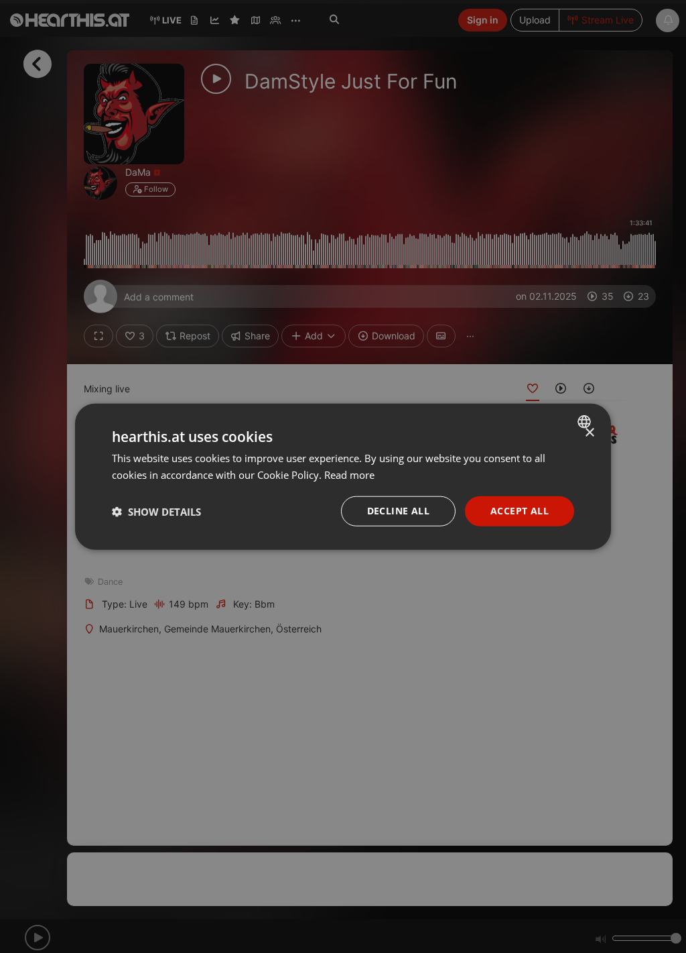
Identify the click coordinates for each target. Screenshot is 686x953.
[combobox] (585, 421)
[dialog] (343, 476)
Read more (349, 474)
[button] (156, 511)
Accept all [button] (519, 510)
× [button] (589, 432)
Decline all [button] (398, 510)
